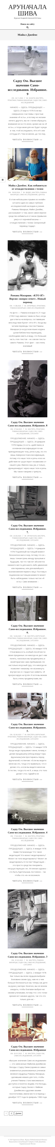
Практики (12, 100)
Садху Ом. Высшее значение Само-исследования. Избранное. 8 (27, 423)
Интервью (31, 306)
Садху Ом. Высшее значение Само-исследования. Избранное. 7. (27, 529)
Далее (18, 1113)
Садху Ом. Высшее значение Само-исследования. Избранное (27, 1048)
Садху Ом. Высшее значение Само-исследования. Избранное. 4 (27, 830)
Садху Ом (37, 100)
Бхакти (32, 98)
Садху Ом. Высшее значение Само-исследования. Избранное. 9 (27, 87)
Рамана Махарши (24, 100)
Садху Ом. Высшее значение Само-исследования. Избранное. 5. (27, 727)
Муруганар (40, 636)
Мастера (39, 98)
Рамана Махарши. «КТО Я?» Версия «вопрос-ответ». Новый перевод (27, 298)
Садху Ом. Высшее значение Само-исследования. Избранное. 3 (27, 954)
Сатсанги (34, 433)
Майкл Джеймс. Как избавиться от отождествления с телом (27, 187)
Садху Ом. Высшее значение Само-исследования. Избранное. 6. (27, 629)
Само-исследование (28, 194)
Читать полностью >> (27, 139)
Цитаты (41, 194)
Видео (28, 192)
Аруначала (32, 536)
